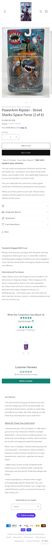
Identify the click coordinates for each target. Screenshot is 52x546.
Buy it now (26, 152)
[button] (4, 11)
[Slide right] (31, 102)
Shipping (4, 123)
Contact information (33, 541)
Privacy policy (28, 537)
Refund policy (17, 537)
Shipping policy (20, 541)
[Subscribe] (38, 507)
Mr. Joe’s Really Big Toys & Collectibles (24, 534)
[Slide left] (20, 102)
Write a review (26, 381)
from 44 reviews (24, 321)
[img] (26, 317)
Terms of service (40, 537)
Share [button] (6, 232)
